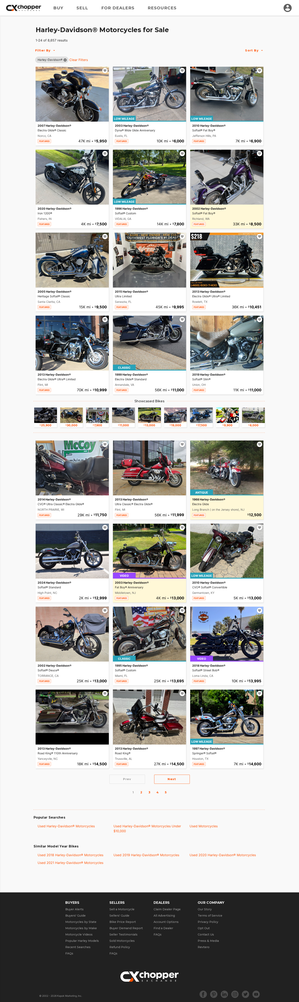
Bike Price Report (122, 922)
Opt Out (204, 928)
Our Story (205, 909)
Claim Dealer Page (167, 909)
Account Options (166, 922)
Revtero (204, 947)
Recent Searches (78, 947)
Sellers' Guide (119, 915)
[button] (50, 59)
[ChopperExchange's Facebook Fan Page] (203, 994)
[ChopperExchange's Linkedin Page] (224, 994)
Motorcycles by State (80, 922)
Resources (162, 7)
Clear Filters (78, 60)
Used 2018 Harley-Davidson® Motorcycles (70, 855)
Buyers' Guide (75, 915)
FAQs (69, 953)
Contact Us (206, 934)
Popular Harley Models (82, 941)
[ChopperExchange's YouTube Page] (256, 994)
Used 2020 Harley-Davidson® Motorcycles (223, 855)
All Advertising (164, 915)
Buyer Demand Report (126, 928)
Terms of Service (210, 915)
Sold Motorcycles (122, 941)
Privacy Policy (208, 922)
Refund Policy (119, 947)
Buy (58, 7)
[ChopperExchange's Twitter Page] (245, 994)
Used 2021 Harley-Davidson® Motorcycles (70, 863)
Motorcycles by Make (81, 928)
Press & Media (208, 941)
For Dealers (117, 7)
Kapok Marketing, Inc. (69, 995)
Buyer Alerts (74, 909)
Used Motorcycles (204, 826)
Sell (82, 7)
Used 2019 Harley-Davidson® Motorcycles (146, 855)
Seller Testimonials (123, 934)
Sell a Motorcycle (121, 909)
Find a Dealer (163, 928)
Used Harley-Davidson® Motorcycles (66, 826)
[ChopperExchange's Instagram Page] (235, 994)
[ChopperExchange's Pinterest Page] (213, 994)
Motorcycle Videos (79, 934)
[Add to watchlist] (105, 70)
